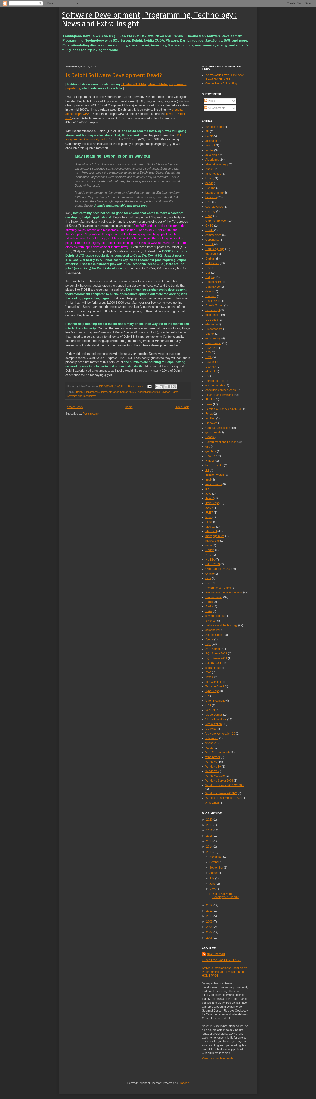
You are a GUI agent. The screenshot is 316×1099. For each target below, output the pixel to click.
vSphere (210, 743)
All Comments (216, 108)
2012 (209, 905)
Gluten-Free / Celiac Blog (221, 83)
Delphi (79, 392)
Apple (209, 169)
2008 (209, 927)
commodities (213, 235)
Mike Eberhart (216, 954)
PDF (208, 583)
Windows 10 (213, 766)
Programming (214, 597)
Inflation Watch (214, 474)
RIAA (208, 611)
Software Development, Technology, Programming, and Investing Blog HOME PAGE (224, 971)
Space (209, 639)
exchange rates (215, 385)
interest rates (213, 484)
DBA (208, 267)
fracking (210, 418)
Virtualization (213, 724)
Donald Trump (214, 305)
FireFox (210, 399)
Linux (208, 521)
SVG (208, 672)
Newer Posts (75, 407)
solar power (212, 630)
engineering (213, 338)
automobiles (213, 173)
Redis (209, 606)
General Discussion (217, 428)
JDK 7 (209, 507)
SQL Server (212, 649)
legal (208, 517)
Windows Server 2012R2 (221, 793)
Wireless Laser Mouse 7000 (223, 798)
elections (211, 324)
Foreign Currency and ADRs (223, 409)
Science (210, 620)
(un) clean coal (214, 126)
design (209, 291)
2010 (209, 916)
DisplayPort (212, 300)
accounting (212, 141)
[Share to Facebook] (170, 386)
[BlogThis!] (161, 386)
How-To (210, 456)
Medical (210, 526)
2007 (209, 932)
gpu (207, 446)
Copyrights (212, 239)
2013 (209, 852)
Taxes (209, 677)
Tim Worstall (213, 682)
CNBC (209, 225)
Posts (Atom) (91, 413)
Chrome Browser (216, 220)
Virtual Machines (215, 719)
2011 (209, 910)
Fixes (208, 404)
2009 (209, 921)
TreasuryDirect (214, 686)
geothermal (212, 432)
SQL (208, 644)
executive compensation (220, 390)
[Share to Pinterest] (174, 386)
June (212, 883)
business (211, 197)
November (216, 856)
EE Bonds (211, 319)
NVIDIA (210, 559)
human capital (214, 465)
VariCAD (210, 710)
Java (208, 493)
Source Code (213, 634)
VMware (210, 729)
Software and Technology (81, 395)
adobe (209, 150)
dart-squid (211, 253)
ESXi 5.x (210, 366)
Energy (209, 333)
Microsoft (106, 392)
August (214, 873)
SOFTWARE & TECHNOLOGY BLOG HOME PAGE (224, 77)
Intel (208, 479)
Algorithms (212, 159)
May (212, 889)
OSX (208, 578)
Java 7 (209, 498)
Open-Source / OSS (124, 392)
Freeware (211, 423)
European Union (215, 380)
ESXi (208, 357)
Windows (211, 761)
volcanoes (211, 738)
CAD (208, 202)
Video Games (214, 714)
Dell (208, 272)
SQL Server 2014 (216, 658)
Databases (212, 263)
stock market (213, 667)
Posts (211, 100)
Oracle (209, 573)
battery (209, 178)
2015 (209, 841)
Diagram (210, 296)
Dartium (210, 258)
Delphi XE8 (212, 286)
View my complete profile (217, 1058)
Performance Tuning (218, 587)
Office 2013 (212, 564)
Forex (209, 413)
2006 (209, 937)
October (214, 862)
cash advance (214, 206)
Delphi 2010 (213, 282)
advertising (212, 155)
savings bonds (214, 616)
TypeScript (212, 691)
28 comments (135, 386)
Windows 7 (212, 771)
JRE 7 (209, 512)
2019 (209, 825)
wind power (212, 757)
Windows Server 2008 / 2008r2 (224, 785)
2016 (209, 835)
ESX (208, 352)
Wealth (209, 747)
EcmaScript (212, 310)
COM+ (209, 230)
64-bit (209, 136)
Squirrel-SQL (213, 663)
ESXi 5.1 (210, 362)
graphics (210, 451)
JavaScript (212, 503)
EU (207, 376)
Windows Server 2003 (219, 780)
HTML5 (210, 460)
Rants (175, 392)
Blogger (183, 1083)
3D (207, 131)
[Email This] (157, 386)
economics (212, 315)
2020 (209, 819)
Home (129, 407)
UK (207, 696)
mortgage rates (214, 536)
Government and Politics (220, 442)
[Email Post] (149, 386)
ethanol (210, 371)
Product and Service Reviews (153, 392)
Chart (208, 216)
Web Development (217, 752)
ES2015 (210, 347)
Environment (213, 343)
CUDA (209, 244)
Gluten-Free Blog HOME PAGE (221, 960)
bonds (209, 183)
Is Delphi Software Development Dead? (113, 75)
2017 (209, 830)
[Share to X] (165, 386)
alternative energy (216, 164)
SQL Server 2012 (216, 653)
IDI (207, 470)
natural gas (212, 540)
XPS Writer (212, 802)
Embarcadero (92, 392)
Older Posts (182, 407)
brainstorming (214, 192)
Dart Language (214, 249)
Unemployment (215, 700)
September (216, 867)
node (208, 545)
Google (210, 437)
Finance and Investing (219, 395)
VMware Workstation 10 (220, 733)
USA (208, 705)
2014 (209, 846)
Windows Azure (215, 775)
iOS (207, 489)
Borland (210, 188)
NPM (208, 554)
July (212, 878)
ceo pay (210, 211)
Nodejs (209, 550)
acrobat (210, 145)
